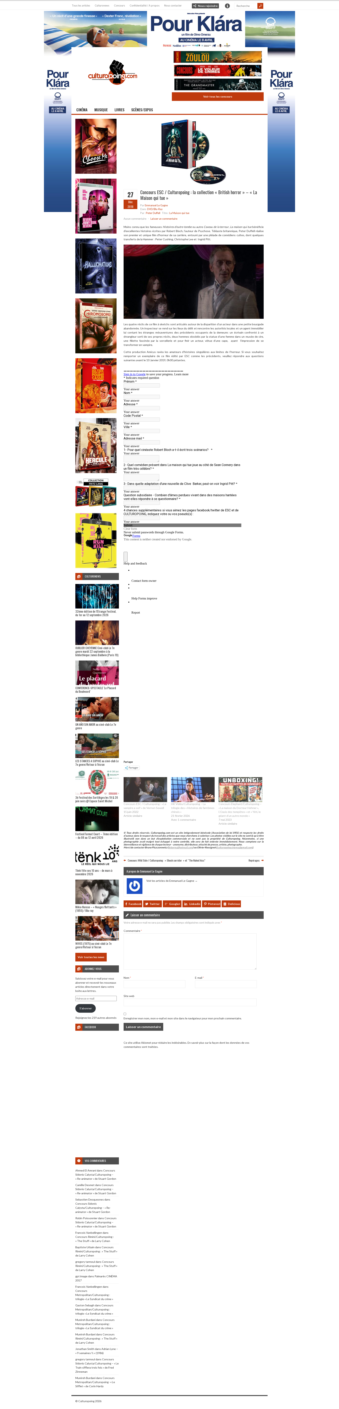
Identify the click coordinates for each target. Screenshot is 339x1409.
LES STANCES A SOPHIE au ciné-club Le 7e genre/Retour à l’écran (97, 763)
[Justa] (169, 28)
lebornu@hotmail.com (181, 847)
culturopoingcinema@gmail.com (234, 847)
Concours (119, 5)
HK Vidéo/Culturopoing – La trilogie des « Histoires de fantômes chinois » (192, 807)
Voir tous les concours (217, 96)
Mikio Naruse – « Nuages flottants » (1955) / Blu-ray (96, 909)
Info (227, 5)
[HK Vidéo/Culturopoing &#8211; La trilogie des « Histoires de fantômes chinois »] (193, 789)
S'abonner (85, 1008)
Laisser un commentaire (163, 218)
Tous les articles (81, 5)
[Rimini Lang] (96, 507)
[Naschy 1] (96, 412)
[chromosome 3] (96, 352)
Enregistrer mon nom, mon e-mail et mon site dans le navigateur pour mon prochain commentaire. (183, 1018)
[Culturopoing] (112, 90)
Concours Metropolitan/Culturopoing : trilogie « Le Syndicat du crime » (94, 1295)
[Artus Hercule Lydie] (96, 472)
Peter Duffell (153, 213)
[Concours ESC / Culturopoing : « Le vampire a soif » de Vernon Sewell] (145, 789)
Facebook (135, 904)
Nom (127, 977)
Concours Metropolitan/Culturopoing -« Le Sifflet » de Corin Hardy (95, 1382)
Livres (119, 109)
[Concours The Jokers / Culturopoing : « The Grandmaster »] (218, 85)
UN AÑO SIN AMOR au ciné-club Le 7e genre (95, 726)
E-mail (199, 977)
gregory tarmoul (85, 1261)
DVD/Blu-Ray (155, 209)
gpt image (81, 1276)
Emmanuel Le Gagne (156, 205)
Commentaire (133, 930)
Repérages (254, 860)
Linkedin (194, 904)
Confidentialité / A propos (144, 5)
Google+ (174, 904)
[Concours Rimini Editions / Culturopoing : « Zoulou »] (218, 57)
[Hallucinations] (96, 292)
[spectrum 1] (96, 567)
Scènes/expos (142, 109)
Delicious (234, 904)
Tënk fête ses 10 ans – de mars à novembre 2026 (93, 872)
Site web (129, 996)
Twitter (154, 904)
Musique (101, 109)
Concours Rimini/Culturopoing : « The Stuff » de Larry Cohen (96, 1251)
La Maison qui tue (179, 213)
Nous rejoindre (208, 5)
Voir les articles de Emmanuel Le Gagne (172, 880)
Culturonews (102, 5)
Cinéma (81, 109)
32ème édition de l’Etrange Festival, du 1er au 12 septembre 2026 (95, 613)
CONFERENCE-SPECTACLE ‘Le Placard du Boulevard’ (95, 690)
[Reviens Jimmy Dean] (96, 232)
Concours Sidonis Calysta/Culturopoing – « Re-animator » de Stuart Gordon (95, 1174)
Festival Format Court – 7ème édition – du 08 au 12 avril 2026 (96, 836)
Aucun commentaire (135, 218)
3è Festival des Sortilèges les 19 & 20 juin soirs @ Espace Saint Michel (96, 799)
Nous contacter (173, 5)
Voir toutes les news (91, 957)
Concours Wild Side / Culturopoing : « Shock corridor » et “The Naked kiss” (166, 860)
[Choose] (96, 172)
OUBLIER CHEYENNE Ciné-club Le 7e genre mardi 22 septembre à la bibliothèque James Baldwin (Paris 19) (96, 651)
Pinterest (214, 904)
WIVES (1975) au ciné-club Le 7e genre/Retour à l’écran (93, 945)
